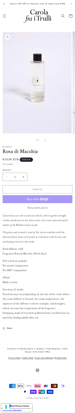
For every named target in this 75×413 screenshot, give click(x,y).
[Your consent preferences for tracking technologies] (6, 407)
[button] (4, 16)
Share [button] (10, 328)
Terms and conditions (44, 358)
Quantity (7, 170)
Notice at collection (12, 410)
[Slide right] (45, 140)
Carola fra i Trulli (41, 398)
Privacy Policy (14, 358)
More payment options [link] (37, 207)
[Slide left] (30, 140)
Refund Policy (61, 358)
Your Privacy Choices (20, 406)
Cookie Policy (27, 358)
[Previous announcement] (4, 4)
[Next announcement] (71, 4)
